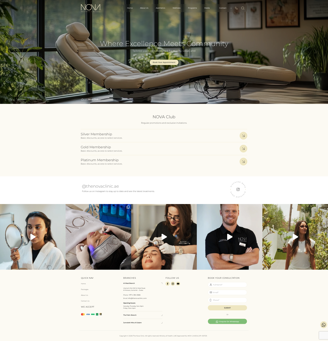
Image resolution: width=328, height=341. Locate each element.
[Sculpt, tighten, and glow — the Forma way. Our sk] (33, 237)
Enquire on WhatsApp (229, 321)
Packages (84, 289)
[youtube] (178, 284)
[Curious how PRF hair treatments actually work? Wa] (164, 237)
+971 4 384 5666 (134, 295)
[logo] (90, 8)
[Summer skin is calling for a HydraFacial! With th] (98, 237)
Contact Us (85, 301)
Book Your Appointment (164, 62)
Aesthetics (160, 8)
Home (130, 8)
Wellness (177, 8)
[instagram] (173, 284)
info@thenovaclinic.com (137, 298)
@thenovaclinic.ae (100, 186)
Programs (192, 8)
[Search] (242, 9)
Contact (222, 8)
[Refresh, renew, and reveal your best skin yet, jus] (295, 237)
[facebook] (167, 284)
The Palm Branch (129, 315)
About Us (144, 8)
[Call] (236, 9)
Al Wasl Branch (129, 283)
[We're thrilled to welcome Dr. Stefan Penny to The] (229, 237)
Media (207, 8)
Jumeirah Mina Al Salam (132, 323)
